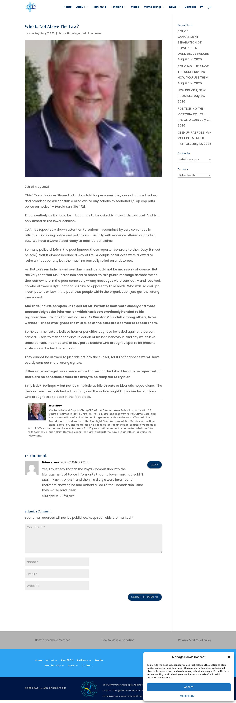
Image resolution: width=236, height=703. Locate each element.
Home (68, 7)
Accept (188, 687)
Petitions (117, 7)
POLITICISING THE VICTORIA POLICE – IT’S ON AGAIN (192, 114)
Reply (154, 465)
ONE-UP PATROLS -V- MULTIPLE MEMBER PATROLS (194, 138)
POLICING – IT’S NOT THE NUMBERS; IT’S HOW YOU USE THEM (193, 72)
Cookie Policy (187, 695)
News (173, 7)
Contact (190, 7)
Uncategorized (76, 33)
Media (135, 7)
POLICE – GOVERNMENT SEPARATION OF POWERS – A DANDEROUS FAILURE (193, 42)
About (80, 7)
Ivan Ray (34, 33)
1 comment (95, 33)
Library (62, 33)
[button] (229, 657)
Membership (152, 7)
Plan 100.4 (99, 7)
